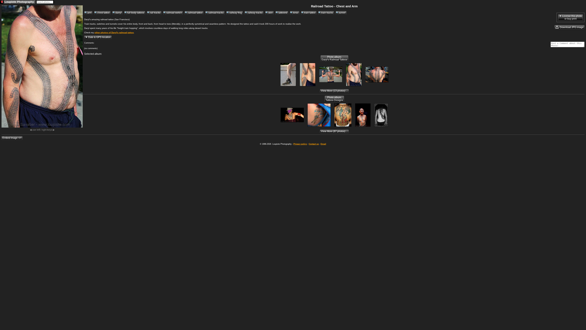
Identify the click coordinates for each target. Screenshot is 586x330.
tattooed (283, 12)
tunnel (342, 12)
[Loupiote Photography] (1, 2)
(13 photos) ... (334, 91)
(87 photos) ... (334, 131)
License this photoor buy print (572, 17)
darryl (118, 12)
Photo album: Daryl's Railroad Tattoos (334, 58)
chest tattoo (103, 12)
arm (89, 12)
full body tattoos (135, 12)
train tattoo (309, 12)
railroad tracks (216, 12)
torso (295, 12)
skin (270, 12)
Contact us (314, 144)
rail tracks (155, 12)
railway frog (235, 12)
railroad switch (174, 12)
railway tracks (255, 12)
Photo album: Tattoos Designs (334, 98)
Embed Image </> (12, 138)
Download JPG (571, 27)
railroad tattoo (195, 12)
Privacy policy (300, 144)
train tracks (327, 12)
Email (323, 144)
